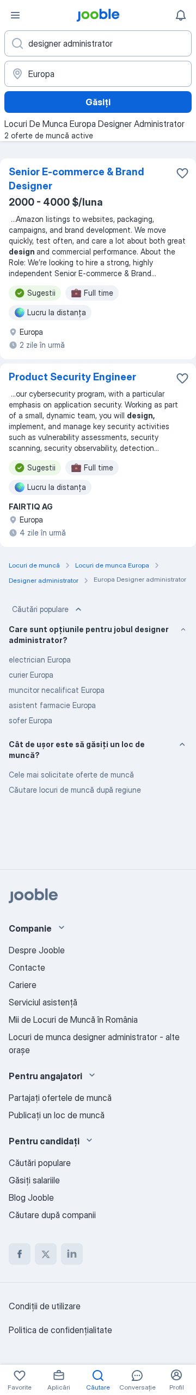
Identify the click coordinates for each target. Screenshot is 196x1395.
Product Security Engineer (72, 377)
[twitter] (46, 1254)
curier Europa (31, 674)
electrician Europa (40, 659)
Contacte (27, 967)
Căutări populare (40, 609)
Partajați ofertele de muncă (60, 1097)
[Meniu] (15, 15)
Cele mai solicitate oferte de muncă (71, 774)
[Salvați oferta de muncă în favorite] (182, 173)
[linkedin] (72, 1254)
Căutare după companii (52, 1214)
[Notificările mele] (181, 15)
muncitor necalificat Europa (57, 690)
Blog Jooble (31, 1197)
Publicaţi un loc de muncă (57, 1115)
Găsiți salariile (34, 1180)
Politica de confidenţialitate (60, 1329)
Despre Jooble (37, 950)
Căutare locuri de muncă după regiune (75, 789)
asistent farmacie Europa (52, 705)
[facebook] (19, 1254)
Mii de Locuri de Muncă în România (73, 1019)
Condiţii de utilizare (45, 1306)
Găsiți (98, 102)
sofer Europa (30, 720)
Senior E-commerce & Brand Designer (76, 179)
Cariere (22, 984)
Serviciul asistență (43, 1002)
